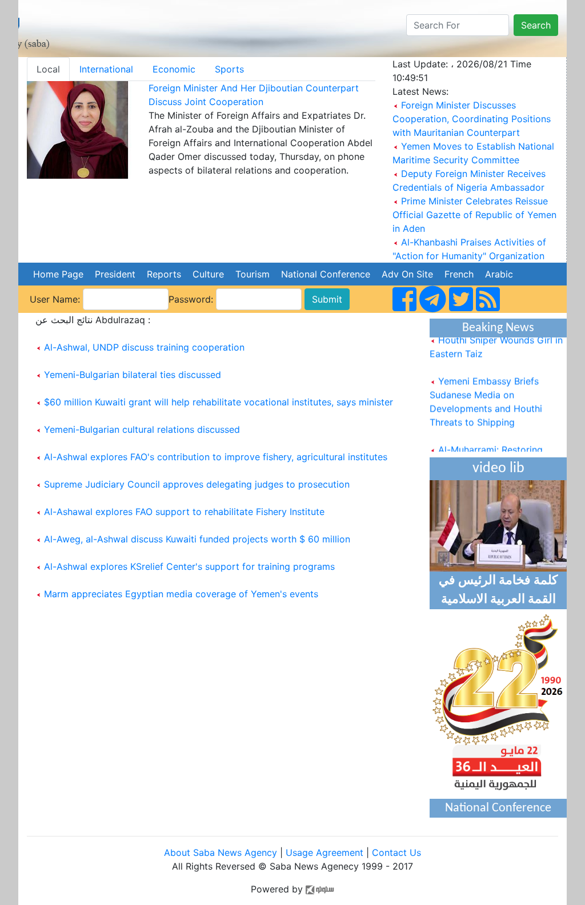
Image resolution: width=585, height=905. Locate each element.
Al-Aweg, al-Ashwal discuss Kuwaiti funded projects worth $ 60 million (197, 539)
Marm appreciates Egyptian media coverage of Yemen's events (181, 594)
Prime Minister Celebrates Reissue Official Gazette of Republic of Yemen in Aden (474, 214)
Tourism (252, 274)
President (115, 274)
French (459, 274)
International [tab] (106, 69)
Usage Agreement (324, 852)
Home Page (58, 274)
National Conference (325, 274)
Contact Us (396, 852)
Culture (208, 274)
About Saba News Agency (222, 852)
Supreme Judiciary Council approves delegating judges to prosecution (197, 484)
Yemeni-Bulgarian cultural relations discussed (142, 429)
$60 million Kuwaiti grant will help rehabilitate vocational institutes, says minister (218, 402)
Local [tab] (48, 69)
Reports (164, 274)
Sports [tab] (229, 69)
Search (536, 25)
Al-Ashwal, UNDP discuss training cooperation (144, 347)
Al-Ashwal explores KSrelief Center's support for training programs (189, 566)
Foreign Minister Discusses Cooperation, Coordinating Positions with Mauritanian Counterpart (471, 118)
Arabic (499, 274)
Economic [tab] (174, 69)
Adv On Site (407, 274)
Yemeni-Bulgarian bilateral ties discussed (132, 374)
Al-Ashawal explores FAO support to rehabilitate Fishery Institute (184, 511)
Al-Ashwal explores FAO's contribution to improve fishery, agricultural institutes (215, 456)
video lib (498, 468)
